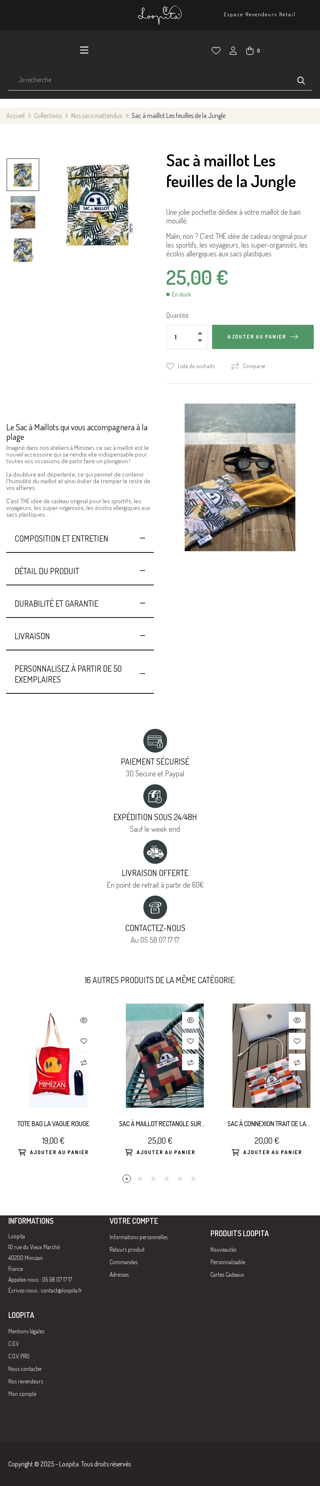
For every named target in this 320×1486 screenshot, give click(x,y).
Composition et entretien (61, 538)
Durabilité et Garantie (56, 603)
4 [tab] (167, 1179)
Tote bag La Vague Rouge (54, 1124)
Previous (23, 272)
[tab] (80, 538)
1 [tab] (127, 1179)
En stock (181, 294)
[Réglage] (233, 51)
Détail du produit (47, 570)
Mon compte (22, 1393)
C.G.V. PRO (19, 1356)
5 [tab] (180, 1179)
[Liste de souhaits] (216, 50)
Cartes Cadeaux (227, 1274)
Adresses (119, 1274)
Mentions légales (26, 1331)
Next (23, 153)
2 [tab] (140, 1179)
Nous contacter (25, 1368)
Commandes (124, 1261)
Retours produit (127, 1249)
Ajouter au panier (257, 337)
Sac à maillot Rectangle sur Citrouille (160, 1124)
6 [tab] (193, 1179)
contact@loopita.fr (61, 1290)
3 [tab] (153, 1179)
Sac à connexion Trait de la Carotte (267, 1124)
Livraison (32, 635)
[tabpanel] (53, 1089)
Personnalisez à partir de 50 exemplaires (68, 674)
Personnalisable (227, 1261)
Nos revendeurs (25, 1381)
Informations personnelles (139, 1236)
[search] (301, 79)
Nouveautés (223, 1249)
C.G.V (13, 1343)
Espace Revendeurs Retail (260, 14)
